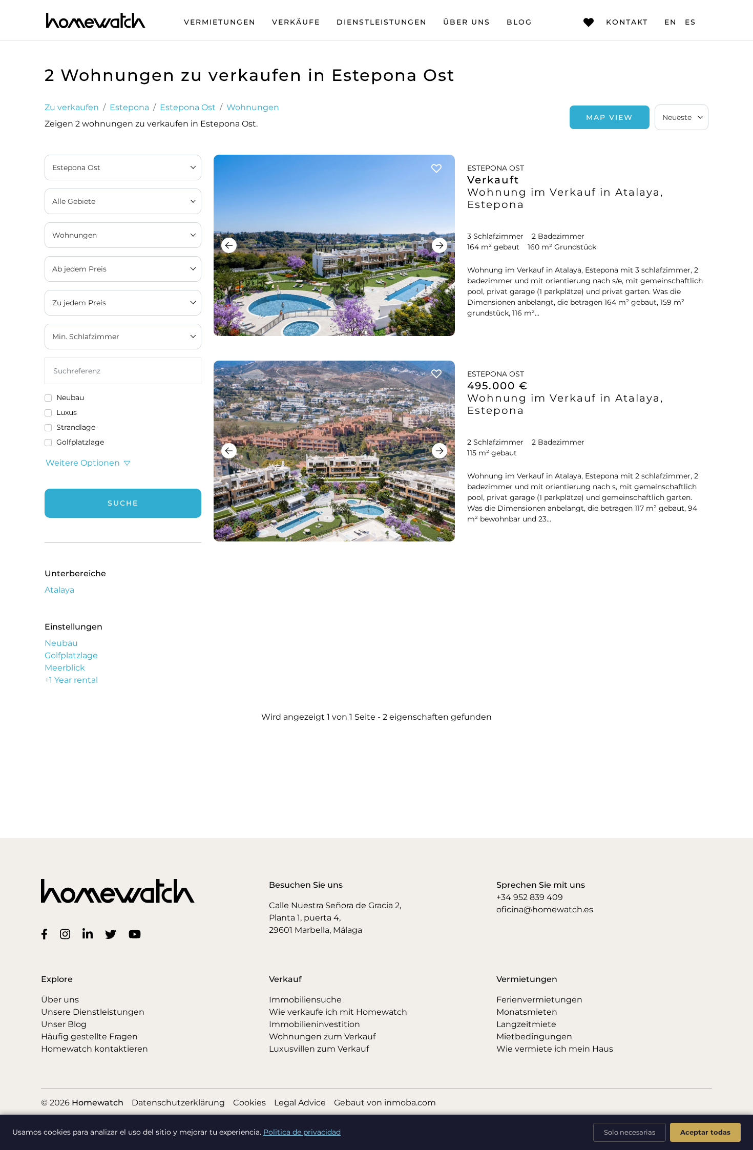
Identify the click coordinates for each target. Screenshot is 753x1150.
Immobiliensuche (305, 1000)
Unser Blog (64, 1024)
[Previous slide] (229, 245)
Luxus (66, 412)
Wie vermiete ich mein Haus (554, 1049)
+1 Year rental (71, 680)
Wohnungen (252, 107)
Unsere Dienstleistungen (92, 1012)
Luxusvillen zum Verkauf (319, 1049)
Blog (519, 22)
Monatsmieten (526, 1012)
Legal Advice (300, 1102)
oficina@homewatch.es (544, 909)
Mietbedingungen (534, 1036)
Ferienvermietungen (539, 1000)
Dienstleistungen (382, 22)
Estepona (129, 107)
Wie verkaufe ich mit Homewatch (338, 1012)
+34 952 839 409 (529, 897)
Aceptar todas (705, 1132)
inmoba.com (410, 1102)
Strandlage (75, 427)
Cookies (249, 1102)
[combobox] (681, 117)
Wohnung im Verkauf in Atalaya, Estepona (565, 198)
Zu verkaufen (72, 107)
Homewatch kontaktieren (94, 1049)
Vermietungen (220, 22)
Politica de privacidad (302, 1132)
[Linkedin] (89, 934)
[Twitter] (112, 934)
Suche (123, 503)
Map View (609, 117)
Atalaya (59, 590)
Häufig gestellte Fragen (89, 1036)
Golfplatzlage (80, 442)
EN (670, 22)
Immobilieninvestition (314, 1024)
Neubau (70, 397)
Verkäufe (296, 22)
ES (690, 22)
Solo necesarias (629, 1132)
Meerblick (65, 668)
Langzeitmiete (526, 1024)
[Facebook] (46, 934)
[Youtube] (137, 934)
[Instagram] (67, 934)
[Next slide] (439, 245)
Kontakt (627, 22)
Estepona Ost (188, 107)
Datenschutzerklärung (178, 1102)
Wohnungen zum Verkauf (322, 1036)
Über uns (466, 22)
